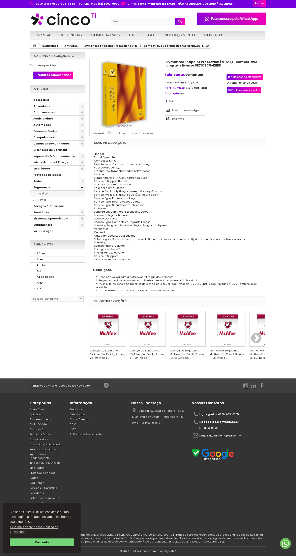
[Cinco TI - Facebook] (262, 385)
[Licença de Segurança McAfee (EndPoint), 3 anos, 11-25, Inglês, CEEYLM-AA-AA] (227, 329)
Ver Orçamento (180, 34)
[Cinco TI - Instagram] (245, 385)
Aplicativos (41, 106)
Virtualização (43, 231)
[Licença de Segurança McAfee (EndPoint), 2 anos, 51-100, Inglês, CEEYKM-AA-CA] (148, 329)
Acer (39, 259)
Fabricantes (43, 244)
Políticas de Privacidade (86, 434)
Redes (37, 181)
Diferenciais (71, 34)
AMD (39, 283)
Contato (213, 34)
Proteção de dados (47, 175)
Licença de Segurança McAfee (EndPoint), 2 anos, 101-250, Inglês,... (187, 354)
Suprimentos (42, 225)
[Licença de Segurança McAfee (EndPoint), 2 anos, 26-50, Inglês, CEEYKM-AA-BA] (108, 329)
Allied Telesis (45, 277)
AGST (40, 271)
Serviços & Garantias (48, 206)
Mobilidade (41, 168)
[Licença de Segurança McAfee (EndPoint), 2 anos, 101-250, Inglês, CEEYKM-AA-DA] (188, 329)
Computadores (44, 137)
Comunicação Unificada (51, 143)
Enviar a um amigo (185, 110)
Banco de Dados (45, 131)
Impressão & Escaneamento (54, 156)
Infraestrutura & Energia (51, 162)
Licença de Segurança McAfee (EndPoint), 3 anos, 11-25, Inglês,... (227, 354)
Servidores (41, 212)
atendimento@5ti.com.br (225, 435)
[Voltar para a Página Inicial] (34, 45)
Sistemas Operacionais (50, 218)
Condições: (101, 270)
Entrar (259, 3)
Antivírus (71, 46)
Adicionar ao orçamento (54, 56)
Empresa (42, 34)
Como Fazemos (105, 34)
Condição (172, 93)
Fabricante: (175, 74)
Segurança (50, 46)
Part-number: (175, 88)
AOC (39, 288)
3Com (40, 253)
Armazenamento (45, 112)
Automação (42, 125)
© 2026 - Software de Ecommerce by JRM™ (148, 551)
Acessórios (41, 100)
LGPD (151, 34)
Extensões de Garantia (50, 150)
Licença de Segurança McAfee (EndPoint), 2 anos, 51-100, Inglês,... (147, 354)
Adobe (41, 265)
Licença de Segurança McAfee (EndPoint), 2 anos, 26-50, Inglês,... (107, 354)
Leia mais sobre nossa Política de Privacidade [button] (34, 529)
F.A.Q (133, 34)
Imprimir (178, 119)
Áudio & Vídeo (43, 119)
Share (171, 101)
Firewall (41, 200)
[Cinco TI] (67, 20)
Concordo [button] (42, 542)
